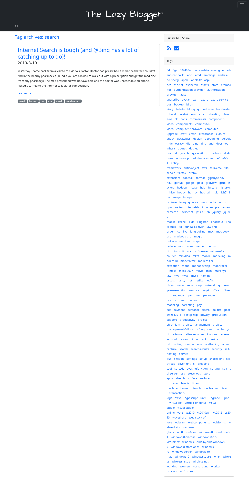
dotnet (182, 148)
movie (199, 271)
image (177, 197)
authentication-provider (189, 90)
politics (217, 310)
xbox (190, 471)
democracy (176, 143)
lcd (178, 231)
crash (192, 134)
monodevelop (201, 266)
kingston (202, 222)
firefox (182, 173)
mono (186, 266)
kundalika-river (194, 227)
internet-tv (192, 207)
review (184, 339)
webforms (219, 422)
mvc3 (185, 276)
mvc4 (194, 276)
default (226, 138)
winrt (217, 456)
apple (185, 80)
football (188, 178)
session (179, 359)
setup (203, 359)
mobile (206, 256)
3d (168, 70)
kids (191, 222)
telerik (185, 383)
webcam (180, 422)
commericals (198, 119)
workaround (200, 466)
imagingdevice (188, 202)
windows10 (182, 456)
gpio (200, 183)
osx (198, 295)
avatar (186, 99)
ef (218, 158)
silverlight (184, 364)
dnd (211, 143)
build (172, 114)
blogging (193, 109)
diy (188, 143)
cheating (214, 114)
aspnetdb (192, 85)
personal (193, 310)
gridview (211, 183)
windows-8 (206, 432)
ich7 (223, 192)
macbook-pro (182, 236)
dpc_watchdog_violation (190, 153)
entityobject (191, 168)
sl (194, 364)
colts (184, 119)
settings (191, 359)
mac (211, 231)
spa (224, 368)
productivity (187, 320)
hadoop (182, 187)
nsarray (194, 290)
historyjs (225, 187)
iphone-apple (210, 207)
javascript (187, 212)
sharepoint (217, 359)
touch (197, 388)
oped (190, 295)
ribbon (195, 339)
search (183, 349)
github (178, 183)
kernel (182, 222)
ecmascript (183, 158)
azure (204, 99)
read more (24, 93)
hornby (193, 192)
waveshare (179, 417)
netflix (199, 280)
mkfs (196, 256)
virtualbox (175, 403)
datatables (184, 138)
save (199, 344)
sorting (215, 368)
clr (176, 119)
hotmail (205, 192)
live (185, 231)
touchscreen (211, 388)
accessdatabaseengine (209, 70)
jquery (217, 212)
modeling (219, 256)
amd (198, 75)
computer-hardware (189, 129)
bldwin (180, 109)
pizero (206, 310)
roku (205, 339)
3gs (175, 70)
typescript (191, 398)
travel (178, 398)
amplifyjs (209, 75)
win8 (180, 432)
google (189, 183)
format (200, 178)
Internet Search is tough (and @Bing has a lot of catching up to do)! (78, 53)
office (215, 290)
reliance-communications (201, 334)
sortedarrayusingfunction (191, 368)
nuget (205, 290)
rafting (200, 329)
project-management (196, 324)
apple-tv (196, 80)
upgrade (214, 398)
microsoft (178, 251)
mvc (176, 276)
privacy (205, 315)
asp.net (178, 85)
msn (209, 271)
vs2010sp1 (204, 412)
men (190, 246)
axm (195, 99)
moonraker (220, 266)
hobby (181, 192)
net (190, 280)
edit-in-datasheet (203, 158)
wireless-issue (181, 461)
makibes (184, 241)
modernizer (187, 261)
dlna (195, 143)
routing (177, 344)
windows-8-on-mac (183, 437)
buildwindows (187, 114)
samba (189, 344)
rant (210, 329)
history (212, 187)
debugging (212, 138)
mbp (181, 246)
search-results (200, 349)
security (217, 349)
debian (197, 138)
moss (172, 271)
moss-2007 (186, 271)
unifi (203, 398)
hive (172, 192)
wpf (182, 471)
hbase (194, 187)
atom (215, 85)
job (208, 212)
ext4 (204, 168)
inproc (223, 202)
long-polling (197, 231)
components (184, 124)
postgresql (191, 315)
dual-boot (215, 153)
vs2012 (217, 412)
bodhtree (208, 109)
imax (204, 202)
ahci (189, 75)
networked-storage (189, 285)
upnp (226, 398)
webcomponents (199, 422)
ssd (183, 373)
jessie (199, 212)
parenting (188, 305)
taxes (175, 383)
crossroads (206, 134)
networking (212, 285)
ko (180, 227)
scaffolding (212, 344)
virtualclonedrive (195, 403)
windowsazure (201, 456)
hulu (216, 192)
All (16, 26)
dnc (203, 143)
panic (182, 300)
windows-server (182, 452)
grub (222, 183)
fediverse (216, 168)
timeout (185, 388)
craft (183, 134)
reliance (177, 334)
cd (204, 114)
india (213, 202)
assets (205, 85)
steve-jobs (194, 373)
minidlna (184, 256)
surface (192, 378)
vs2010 (190, 412)
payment (179, 310)
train (225, 388)
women (185, 466)
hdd (202, 187)
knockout (217, 222)
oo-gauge (178, 295)
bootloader (223, 109)
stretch (180, 378)
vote (180, 412)
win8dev (190, 432)
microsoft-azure (197, 251)
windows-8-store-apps (185, 447)
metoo (199, 246)
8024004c (186, 70)
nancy (181, 280)
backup (179, 104)
